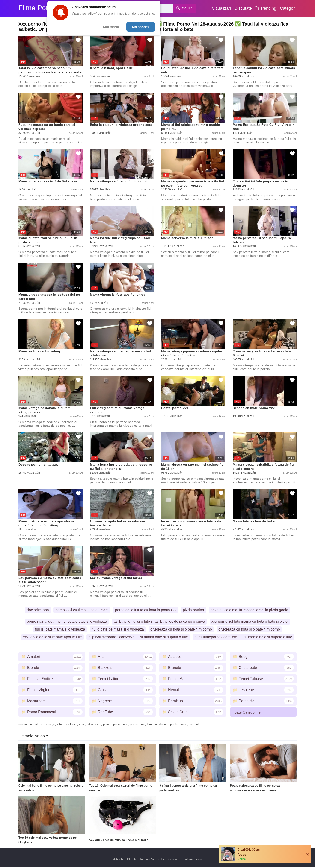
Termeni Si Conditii (152, 859)
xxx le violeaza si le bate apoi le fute (52, 637)
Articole (118, 859)
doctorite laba (38, 610)
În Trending (266, 8)
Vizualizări (221, 8)
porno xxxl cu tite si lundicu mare (82, 610)
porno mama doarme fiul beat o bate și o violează (67, 621)
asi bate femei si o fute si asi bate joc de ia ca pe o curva (159, 621)
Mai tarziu (111, 27)
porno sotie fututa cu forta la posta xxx (145, 610)
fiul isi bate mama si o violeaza (60, 629)
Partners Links (192, 859)
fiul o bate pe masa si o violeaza (118, 629)
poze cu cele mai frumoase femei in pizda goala (249, 610)
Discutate (243, 8)
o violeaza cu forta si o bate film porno (181, 629)
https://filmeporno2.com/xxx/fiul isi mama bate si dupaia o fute (138, 637)
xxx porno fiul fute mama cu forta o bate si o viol (249, 621)
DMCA (131, 859)
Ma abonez (140, 27)
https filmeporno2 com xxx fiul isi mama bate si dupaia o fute (243, 637)
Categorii (288, 8)
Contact (173, 859)
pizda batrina (193, 610)
